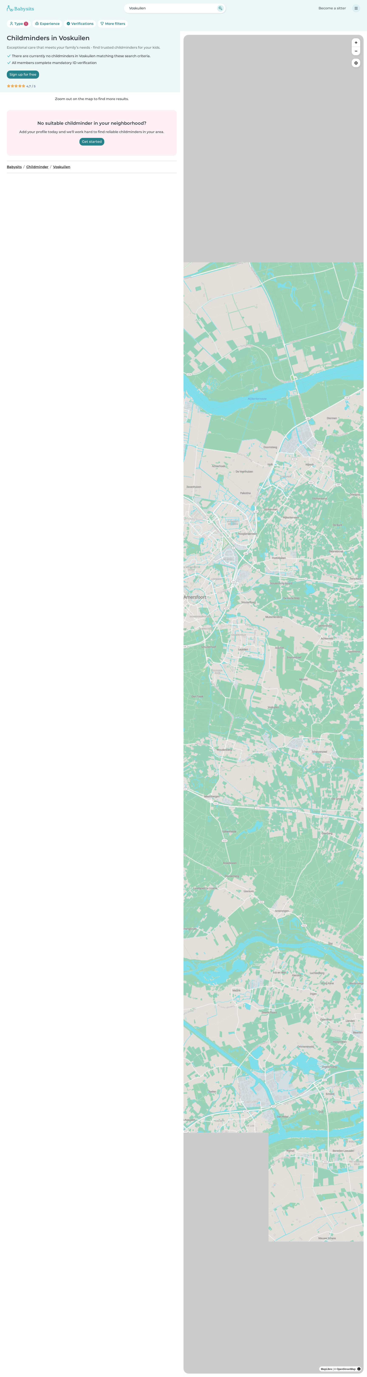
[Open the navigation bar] (356, 8)
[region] (274, 704)
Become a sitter (332, 8)
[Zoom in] (356, 42)
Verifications (82, 24)
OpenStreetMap (346, 1369)
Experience (49, 24)
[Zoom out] (356, 51)
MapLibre (326, 1369)
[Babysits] (20, 8)
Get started (92, 142)
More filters (114, 24)
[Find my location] (356, 63)
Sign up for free (23, 74)
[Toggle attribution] (358, 1368)
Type (20, 24)
